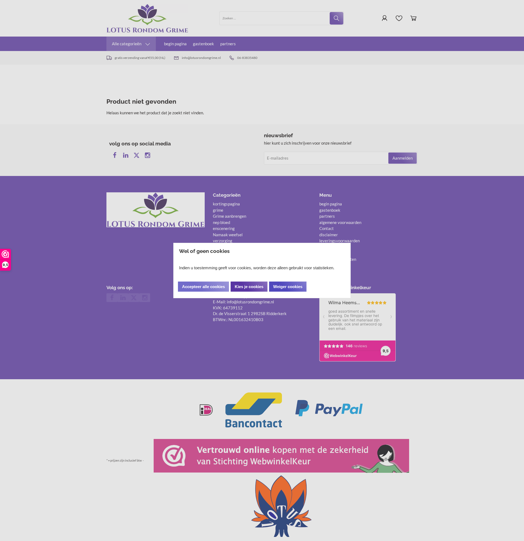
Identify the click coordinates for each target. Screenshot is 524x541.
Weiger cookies (287, 286)
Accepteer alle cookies (203, 286)
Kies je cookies (249, 286)
